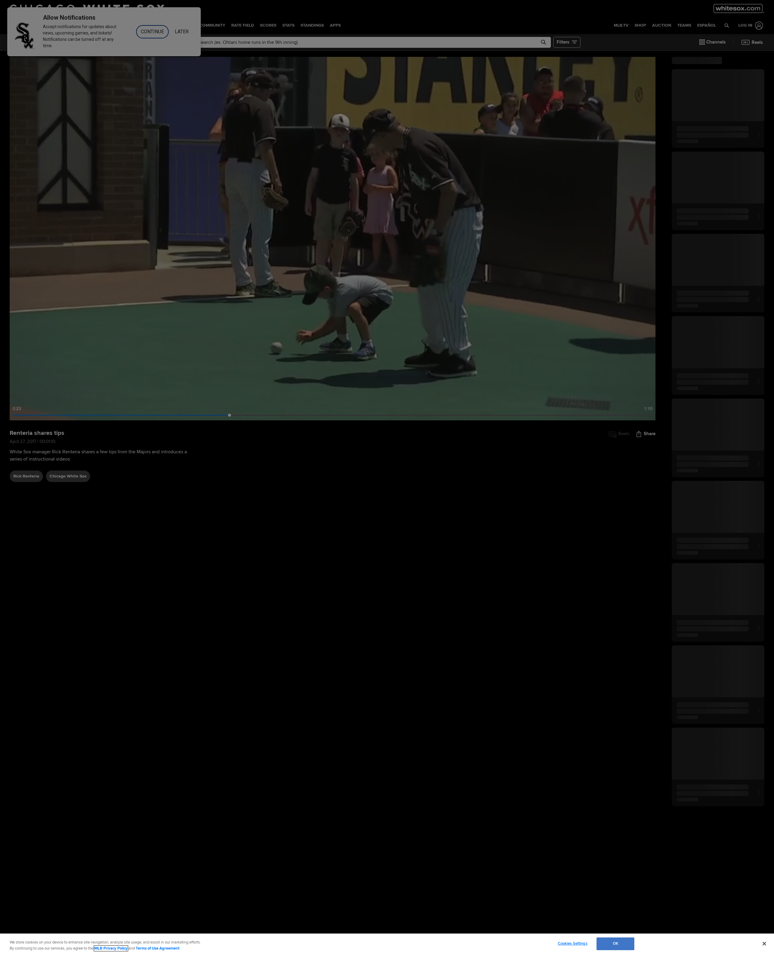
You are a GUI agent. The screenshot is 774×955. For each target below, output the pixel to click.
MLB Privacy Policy (111, 948)
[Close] (764, 943)
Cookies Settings (572, 943)
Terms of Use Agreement (157, 948)
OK (615, 943)
